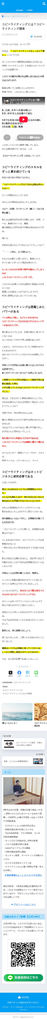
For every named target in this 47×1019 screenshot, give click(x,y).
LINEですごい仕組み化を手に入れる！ (23, 1002)
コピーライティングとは (14, 693)
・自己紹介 (19, 10)
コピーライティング (22, 682)
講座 (30, 693)
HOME (25, 997)
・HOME (29, 10)
